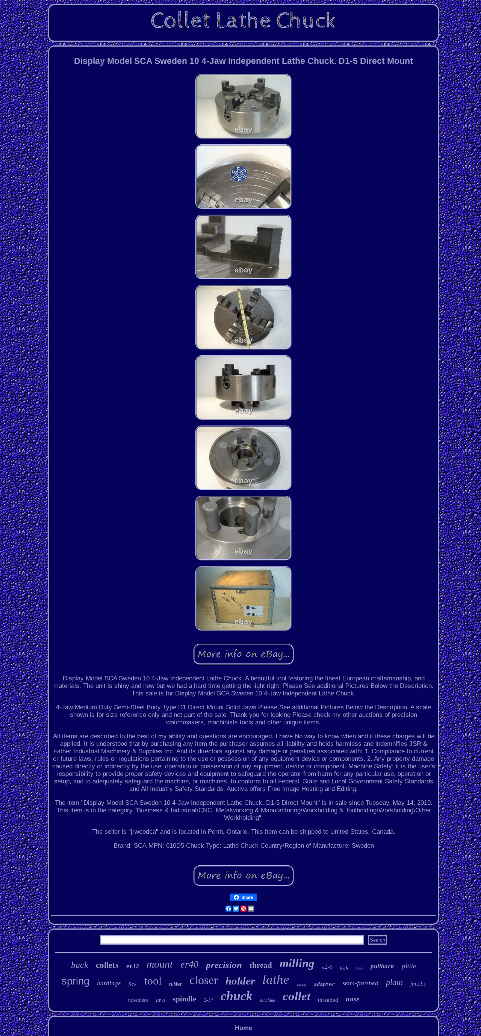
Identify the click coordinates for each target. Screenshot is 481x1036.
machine (267, 1000)
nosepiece (138, 1000)
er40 (189, 964)
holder (240, 981)
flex (133, 984)
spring (75, 981)
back (79, 965)
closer (203, 980)
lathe (275, 979)
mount (160, 964)
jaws (160, 1000)
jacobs (418, 983)
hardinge (109, 983)
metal (301, 985)
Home (243, 1027)
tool (153, 980)
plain (394, 982)
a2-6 (327, 966)
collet (296, 996)
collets (107, 965)
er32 (132, 966)
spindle (184, 999)
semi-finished (360, 983)
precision (224, 965)
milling (297, 963)
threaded (328, 1000)
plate (409, 966)
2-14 (208, 1000)
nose (352, 999)
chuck (237, 996)
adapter (324, 984)
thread (261, 965)
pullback (382, 966)
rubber (175, 984)
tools (359, 968)
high (344, 968)
